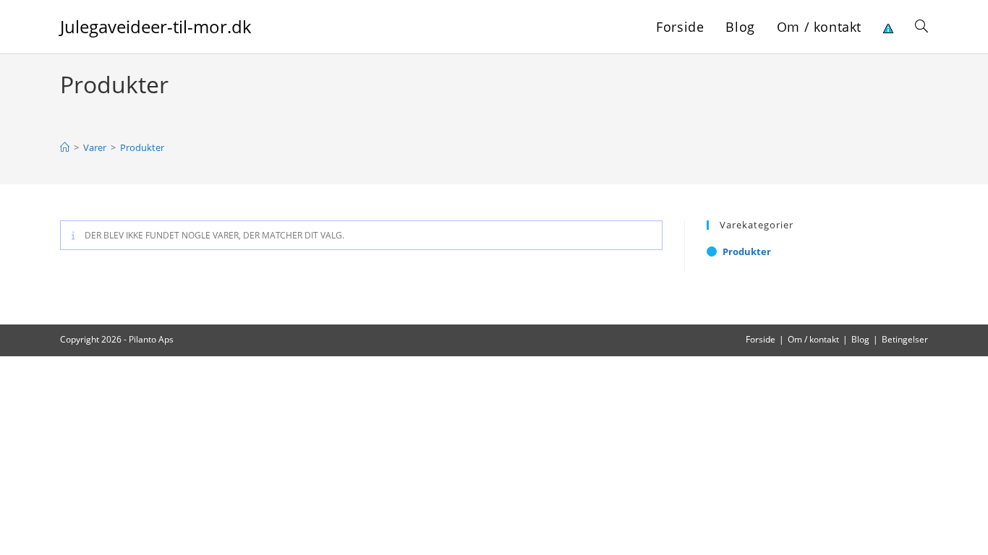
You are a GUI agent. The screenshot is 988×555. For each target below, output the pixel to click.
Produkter (142, 147)
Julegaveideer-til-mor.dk (156, 26)
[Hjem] (64, 147)
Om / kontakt (813, 339)
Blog (860, 339)
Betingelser (905, 339)
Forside (760, 339)
